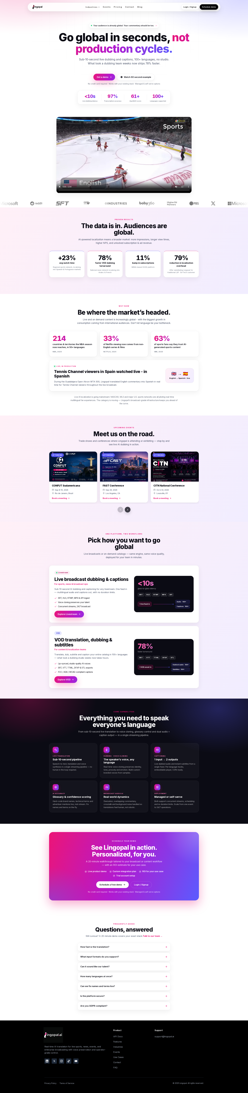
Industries (91, 7)
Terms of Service (67, 1083)
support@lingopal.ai (164, 1036)
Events (107, 7)
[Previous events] (120, 509)
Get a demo (102, 77)
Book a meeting (59, 498)
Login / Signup (189, 7)
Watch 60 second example (137, 77)
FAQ (115, 1067)
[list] (124, 477)
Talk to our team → (152, 936)
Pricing (118, 7)
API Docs (118, 1036)
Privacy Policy (50, 1083)
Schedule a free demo (110, 884)
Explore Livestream (67, 614)
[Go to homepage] (37, 7)
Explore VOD (64, 679)
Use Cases (118, 1057)
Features (117, 1041)
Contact (129, 7)
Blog (140, 7)
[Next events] (127, 509)
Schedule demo (209, 7)
